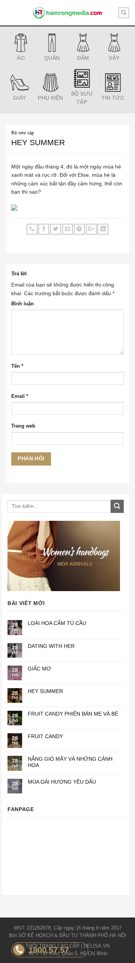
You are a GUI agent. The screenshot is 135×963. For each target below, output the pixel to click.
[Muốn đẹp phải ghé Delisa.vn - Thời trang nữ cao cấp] (67, 13)
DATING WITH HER (51, 646)
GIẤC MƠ (39, 669)
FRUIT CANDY (45, 736)
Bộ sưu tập (22, 132)
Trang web (23, 426)
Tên (17, 366)
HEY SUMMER (45, 691)
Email (19, 396)
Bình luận (22, 303)
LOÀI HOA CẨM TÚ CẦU (57, 623)
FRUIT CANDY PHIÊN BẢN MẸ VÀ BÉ (73, 714)
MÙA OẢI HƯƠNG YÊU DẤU (62, 782)
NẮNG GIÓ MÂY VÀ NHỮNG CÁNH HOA (70, 762)
